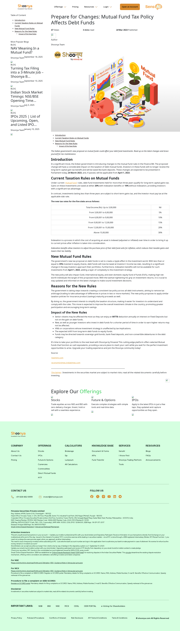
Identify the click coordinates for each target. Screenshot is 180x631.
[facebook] (93, 496)
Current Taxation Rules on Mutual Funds (72, 138)
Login (105, 7)
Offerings (58, 7)
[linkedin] (116, 496)
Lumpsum (69, 460)
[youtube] (110, 496)
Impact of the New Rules (27, 34)
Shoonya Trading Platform (130, 460)
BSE (49, 606)
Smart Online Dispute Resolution (22, 527)
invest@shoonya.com (53, 497)
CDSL (76, 606)
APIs (94, 455)
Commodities (44, 469)
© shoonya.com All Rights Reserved (152, 618)
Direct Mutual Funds (47, 473)
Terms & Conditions (119, 618)
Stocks (41, 451)
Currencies (43, 464)
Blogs (148, 451)
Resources (89, 7)
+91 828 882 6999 (24, 497)
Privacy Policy (16, 618)
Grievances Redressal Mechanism (47, 527)
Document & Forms (100, 451)
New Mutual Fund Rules (25, 28)
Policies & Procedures (35, 618)
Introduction (20, 20)
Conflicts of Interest (57, 618)
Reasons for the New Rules (26, 31)
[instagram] (105, 496)
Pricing (75, 7)
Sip (66, 455)
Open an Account (130, 7)
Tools (121, 464)
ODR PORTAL (90, 606)
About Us (15, 451)
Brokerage (69, 451)
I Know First (124, 455)
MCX (67, 606)
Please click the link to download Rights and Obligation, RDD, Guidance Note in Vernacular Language (47, 563)
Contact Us (16, 455)
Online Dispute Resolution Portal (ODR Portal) (68, 552)
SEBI (40, 606)
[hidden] (18, 434)
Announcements (153, 460)
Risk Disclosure (77, 618)
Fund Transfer (98, 460)
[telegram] (121, 496)
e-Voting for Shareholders (113, 606)
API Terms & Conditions (97, 618)
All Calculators (71, 464)
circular (128, 552)
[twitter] (99, 496)
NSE (58, 606)
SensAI (122, 451)
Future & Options (45, 460)
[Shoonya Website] (25, 7)
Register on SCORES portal (20, 583)
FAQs (148, 455)
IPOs (40, 455)
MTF (40, 477)
